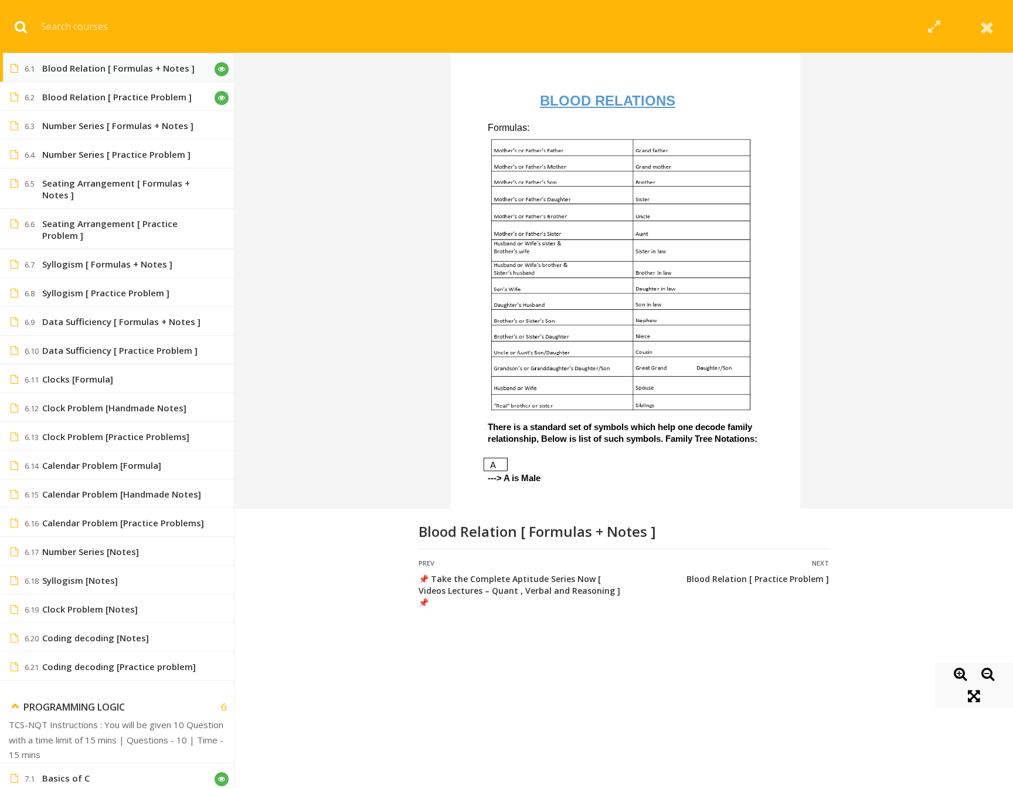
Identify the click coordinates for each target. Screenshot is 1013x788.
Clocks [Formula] (77, 379)
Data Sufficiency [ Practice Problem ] (120, 350)
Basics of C (66, 778)
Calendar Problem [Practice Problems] (123, 523)
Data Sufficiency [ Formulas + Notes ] (121, 321)
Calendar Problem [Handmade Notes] (121, 494)
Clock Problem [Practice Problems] (115, 436)
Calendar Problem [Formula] (101, 465)
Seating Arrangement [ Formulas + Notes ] (116, 189)
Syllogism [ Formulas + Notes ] (107, 264)
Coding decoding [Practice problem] (119, 666)
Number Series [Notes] (90, 551)
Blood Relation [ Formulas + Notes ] (118, 68)
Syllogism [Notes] (80, 580)
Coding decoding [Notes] (95, 638)
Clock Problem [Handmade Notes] (114, 408)
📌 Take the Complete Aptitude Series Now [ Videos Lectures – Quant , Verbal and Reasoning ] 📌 (519, 590)
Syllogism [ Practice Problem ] (105, 293)
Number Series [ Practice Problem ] (116, 154)
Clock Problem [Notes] (90, 609)
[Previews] (222, 69)
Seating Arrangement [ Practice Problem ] (110, 229)
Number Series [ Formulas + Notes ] (117, 125)
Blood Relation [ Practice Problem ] (757, 578)
